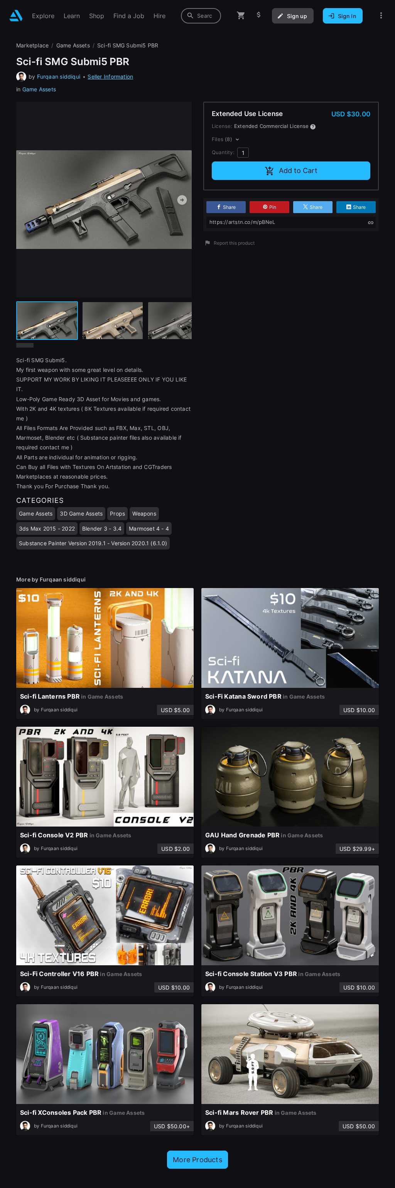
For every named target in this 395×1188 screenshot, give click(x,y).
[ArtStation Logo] (16, 16)
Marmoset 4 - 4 (149, 528)
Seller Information (110, 76)
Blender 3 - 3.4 (102, 528)
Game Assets (39, 89)
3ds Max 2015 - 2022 (47, 528)
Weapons (144, 513)
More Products (197, 1160)
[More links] (381, 16)
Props (117, 513)
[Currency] (259, 16)
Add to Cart (298, 170)
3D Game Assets (81, 513)
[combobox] (201, 16)
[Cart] (241, 16)
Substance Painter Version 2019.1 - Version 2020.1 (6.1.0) (93, 543)
